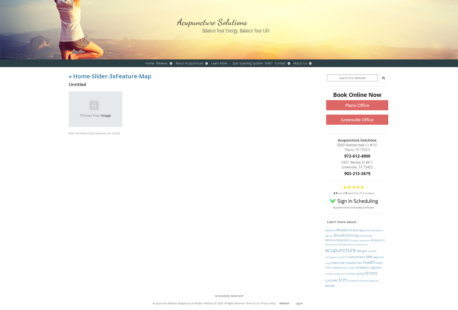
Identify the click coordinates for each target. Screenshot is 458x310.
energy (328, 263)
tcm (343, 279)
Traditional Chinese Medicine (363, 280)
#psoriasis (364, 240)
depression (357, 257)
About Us (300, 63)
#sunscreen (331, 244)
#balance (344, 229)
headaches (353, 262)
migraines (375, 267)
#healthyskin (365, 235)
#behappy (359, 230)
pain (337, 273)
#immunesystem (337, 240)
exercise (338, 262)
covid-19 (343, 257)
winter (330, 285)
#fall (368, 230)
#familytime (377, 230)
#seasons (378, 240)
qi (347, 273)
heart (379, 263)
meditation (362, 267)
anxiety (372, 251)
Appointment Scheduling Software (353, 207)
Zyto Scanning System (247, 63)
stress (371, 273)
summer (331, 280)
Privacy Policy (268, 303)
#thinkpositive (346, 244)
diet (369, 256)
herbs (328, 267)
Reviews (162, 63)
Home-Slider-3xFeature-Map (110, 76)
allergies (362, 251)
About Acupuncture (189, 63)
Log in (299, 303)
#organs (354, 240)
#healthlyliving (346, 235)
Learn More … (220, 63)
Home (149, 63)
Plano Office (357, 105)
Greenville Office (357, 120)
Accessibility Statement (229, 296)
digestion (378, 257)
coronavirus (331, 257)
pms (343, 273)
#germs (329, 235)
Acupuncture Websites (165, 303)
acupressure (361, 244)
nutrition (329, 273)
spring (360, 273)
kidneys (337, 267)
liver (345, 267)
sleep (352, 273)
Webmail (284, 303)
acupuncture (340, 250)
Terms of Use (253, 303)
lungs (351, 267)
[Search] (383, 78)
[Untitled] (95, 126)
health (369, 262)
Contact (280, 63)
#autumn (330, 230)
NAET (269, 63)
